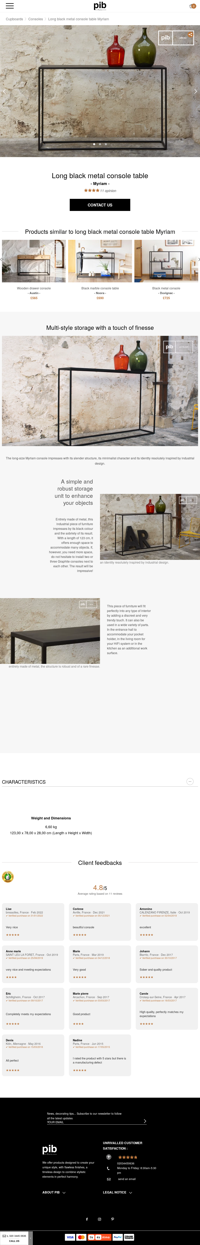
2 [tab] (100, 144)
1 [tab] (94, 144)
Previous (4, 91)
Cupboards (14, 18)
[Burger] (10, 6)
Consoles (35, 18)
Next (195, 91)
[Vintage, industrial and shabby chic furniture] (100, 6)
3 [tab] (106, 144)
